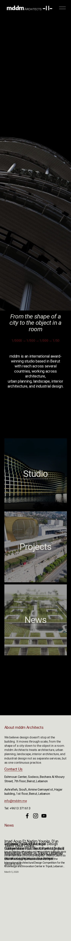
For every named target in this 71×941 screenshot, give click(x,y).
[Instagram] (35, 815)
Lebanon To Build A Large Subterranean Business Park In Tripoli (34, 846)
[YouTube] (44, 815)
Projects (35, 546)
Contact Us (13, 769)
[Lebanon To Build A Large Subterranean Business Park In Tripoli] (35, 836)
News (35, 619)
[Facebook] (27, 815)
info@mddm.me (15, 801)
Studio (35, 473)
